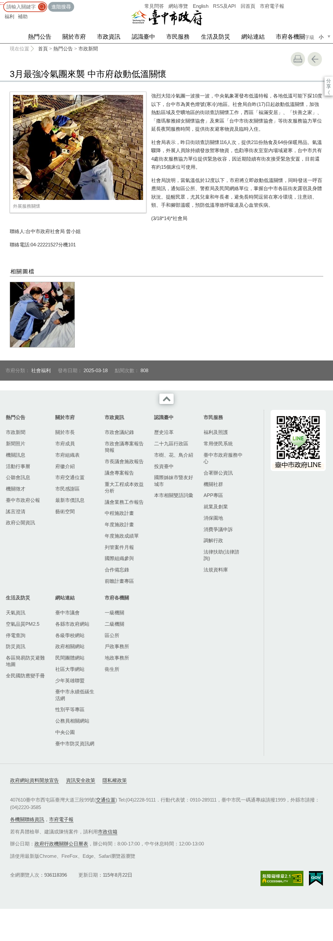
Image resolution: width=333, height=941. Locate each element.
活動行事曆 (18, 466)
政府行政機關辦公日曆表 (61, 843)
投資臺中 (164, 466)
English (200, 6)
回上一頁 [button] (315, 59)
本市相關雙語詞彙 (173, 495)
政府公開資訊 (20, 522)
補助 (23, 16)
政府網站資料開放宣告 (34, 780)
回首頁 (248, 6)
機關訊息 (15, 455)
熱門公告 (39, 36)
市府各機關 (290, 36)
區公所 (112, 635)
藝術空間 (65, 511)
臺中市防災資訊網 (74, 743)
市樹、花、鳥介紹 (173, 455)
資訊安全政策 (80, 780)
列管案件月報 (119, 547)
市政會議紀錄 (119, 432)
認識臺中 (143, 36)
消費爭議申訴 (218, 529)
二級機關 (114, 624)
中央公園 (65, 732)
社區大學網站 (70, 669)
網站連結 (253, 36)
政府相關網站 (70, 646)
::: (2, 3)
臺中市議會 (67, 612)
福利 (9, 16)
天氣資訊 (15, 612)
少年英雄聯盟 (70, 680)
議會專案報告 (119, 473)
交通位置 (105, 800)
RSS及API (224, 6)
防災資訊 (15, 646)
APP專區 (213, 495)
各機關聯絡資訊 (27, 819)
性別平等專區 (70, 709)
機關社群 (213, 484)
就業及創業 (216, 506)
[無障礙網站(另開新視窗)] (281, 878)
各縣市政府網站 (72, 624)
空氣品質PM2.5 (22, 624)
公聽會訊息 (18, 477)
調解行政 (213, 540)
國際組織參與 (119, 558)
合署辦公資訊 (218, 473)
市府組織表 (67, 455)
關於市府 (74, 36)
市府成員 (65, 443)
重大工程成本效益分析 (124, 487)
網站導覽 (178, 6)
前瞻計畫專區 (119, 581)
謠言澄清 (15, 511)
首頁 (43, 48)
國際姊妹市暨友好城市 (173, 481)
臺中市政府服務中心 (223, 458)
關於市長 (65, 432)
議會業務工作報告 (124, 502)
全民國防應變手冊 (25, 675)
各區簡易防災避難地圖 (25, 661)
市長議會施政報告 (124, 461)
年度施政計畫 (119, 524)
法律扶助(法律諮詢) (221, 555)
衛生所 (112, 669)
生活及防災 (215, 36)
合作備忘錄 (117, 569)
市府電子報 (272, 6)
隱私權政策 (114, 780)
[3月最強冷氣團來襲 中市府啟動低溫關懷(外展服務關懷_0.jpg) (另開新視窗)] (78, 147)
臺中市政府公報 (23, 500)
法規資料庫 (216, 569)
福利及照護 (216, 432)
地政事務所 (117, 657)
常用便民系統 (218, 443)
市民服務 (178, 36)
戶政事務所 (117, 646)
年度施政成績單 (122, 536)
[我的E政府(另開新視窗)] (316, 878)
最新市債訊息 (70, 500)
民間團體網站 (70, 657)
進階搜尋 (61, 6)
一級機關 (114, 612)
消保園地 (213, 518)
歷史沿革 (164, 432)
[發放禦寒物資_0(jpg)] (42, 314)
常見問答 (154, 6)
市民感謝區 (67, 488)
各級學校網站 (70, 635)
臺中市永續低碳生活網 (74, 695)
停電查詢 (15, 635)
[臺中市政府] (166, 17)
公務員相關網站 (72, 721)
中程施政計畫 (119, 513)
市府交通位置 (70, 477)
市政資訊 (108, 36)
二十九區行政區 (171, 443)
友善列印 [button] (298, 59)
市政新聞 (88, 48)
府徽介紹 (65, 466)
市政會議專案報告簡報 (124, 447)
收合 (166, 399)
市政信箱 (107, 831)
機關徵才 (15, 488)
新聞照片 (15, 443)
